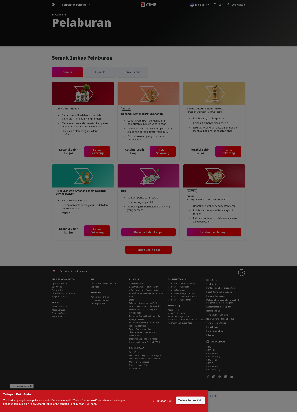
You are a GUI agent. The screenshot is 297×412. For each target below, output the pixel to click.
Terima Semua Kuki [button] (190, 400)
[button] (162, 400)
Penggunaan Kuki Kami (83, 403)
